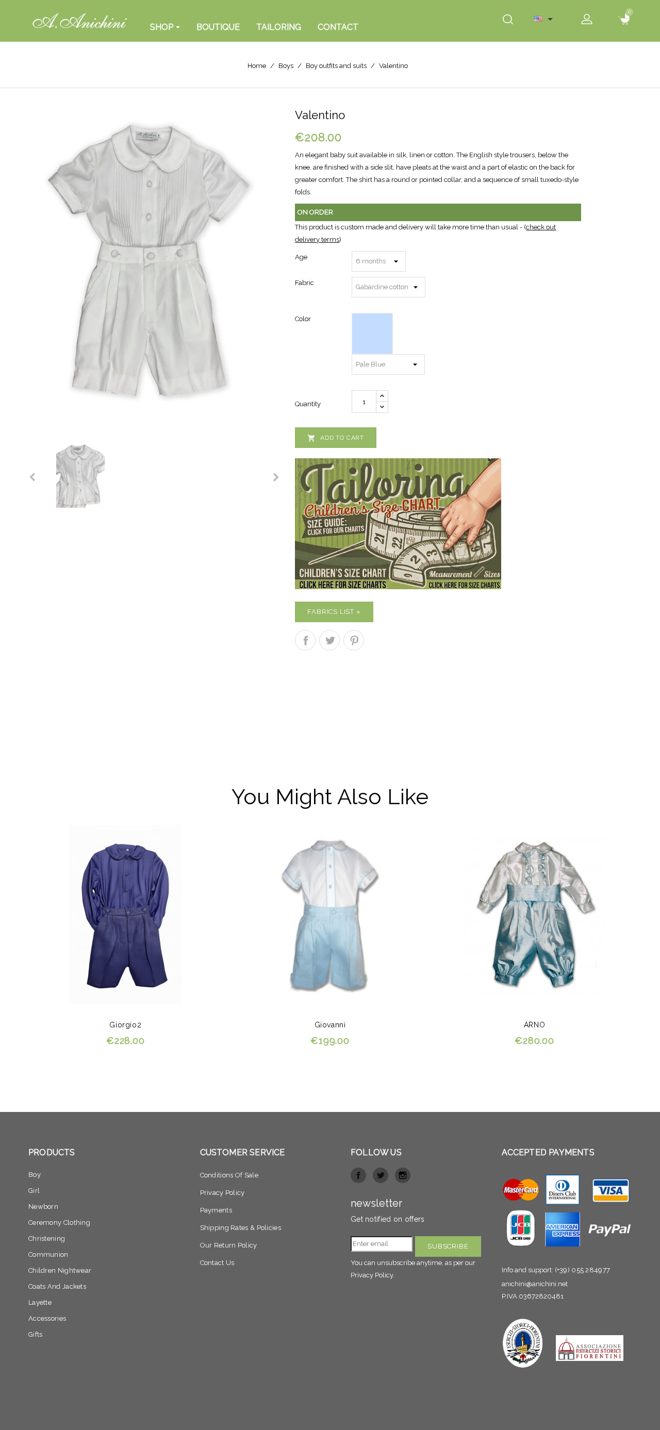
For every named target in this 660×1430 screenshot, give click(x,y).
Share (305, 640)
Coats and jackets (57, 1286)
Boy (34, 1174)
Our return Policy (228, 1245)
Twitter (380, 1175)
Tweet (329, 640)
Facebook (358, 1175)
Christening (46, 1238)
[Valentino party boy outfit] (153, 266)
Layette (40, 1302)
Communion (48, 1254)
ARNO (534, 1025)
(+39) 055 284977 (582, 1270)
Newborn (43, 1206)
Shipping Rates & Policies (241, 1228)
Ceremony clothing (59, 1222)
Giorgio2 (125, 1025)
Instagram (402, 1175)
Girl (34, 1190)
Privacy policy (222, 1192)
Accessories (47, 1318)
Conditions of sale (229, 1175)
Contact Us (217, 1263)
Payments (216, 1210)
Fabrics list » (333, 612)
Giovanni (330, 1025)
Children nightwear (59, 1270)
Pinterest (354, 640)
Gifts (35, 1334)
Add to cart (335, 438)
